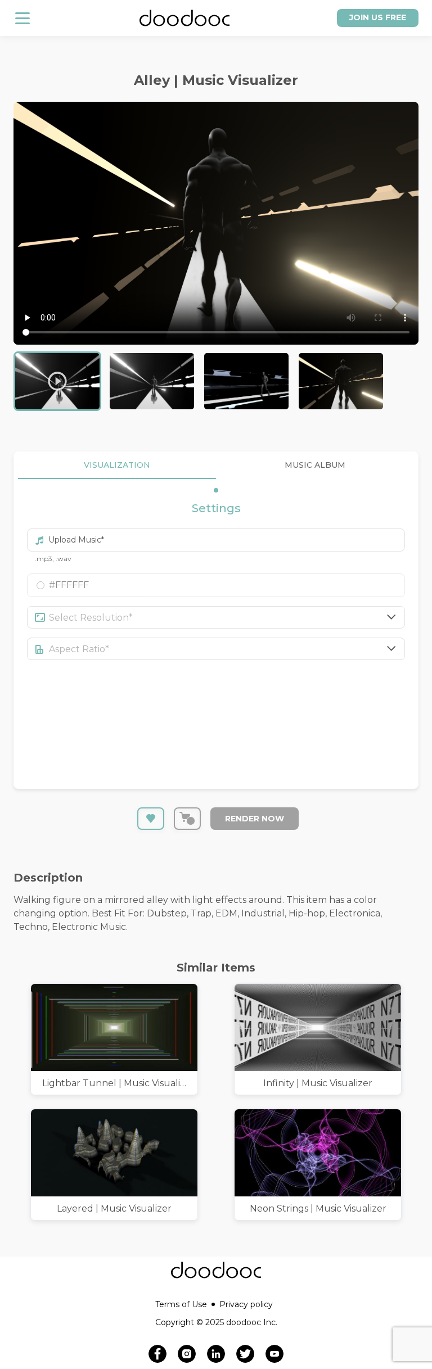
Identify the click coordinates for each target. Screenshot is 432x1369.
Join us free (377, 17)
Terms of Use (181, 1304)
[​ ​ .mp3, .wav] (216, 535)
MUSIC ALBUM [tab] (315, 465)
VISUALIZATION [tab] (117, 465)
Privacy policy (246, 1304)
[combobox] (227, 617)
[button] (216, 585)
